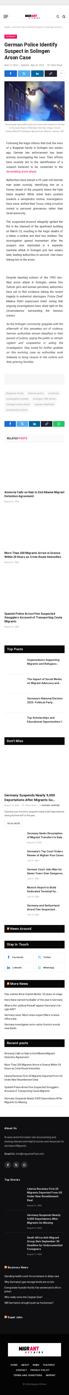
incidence (53, 393)
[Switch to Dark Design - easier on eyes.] (58, 16)
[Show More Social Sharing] (61, 73)
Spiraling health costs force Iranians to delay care (31, 1276)
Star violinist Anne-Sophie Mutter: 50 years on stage (33, 994)
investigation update (17, 398)
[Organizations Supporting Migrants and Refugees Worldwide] (14, 664)
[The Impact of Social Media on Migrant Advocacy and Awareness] (14, 684)
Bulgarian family (15, 393)
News (36, 1365)
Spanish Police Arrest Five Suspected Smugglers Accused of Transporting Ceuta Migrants (33, 617)
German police (36, 393)
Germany (11, 36)
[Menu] (6, 17)
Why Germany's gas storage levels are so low (29, 1281)
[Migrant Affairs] (34, 16)
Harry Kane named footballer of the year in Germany (33, 999)
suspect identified (44, 404)
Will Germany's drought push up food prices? (29, 1302)
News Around (20, 929)
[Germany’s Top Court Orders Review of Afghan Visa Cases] (14, 856)
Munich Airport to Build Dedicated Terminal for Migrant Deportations (41, 891)
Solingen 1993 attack (44, 398)
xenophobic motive (16, 410)
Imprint (51, 1375)
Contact (21, 1370)
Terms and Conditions (27, 1375)
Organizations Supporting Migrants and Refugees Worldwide (43, 663)
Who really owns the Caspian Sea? (23, 1297)
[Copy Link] (51, 73)
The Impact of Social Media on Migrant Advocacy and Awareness (44, 683)
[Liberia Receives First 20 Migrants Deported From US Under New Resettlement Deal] (14, 1193)
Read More (13, 823)
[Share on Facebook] (10, 73)
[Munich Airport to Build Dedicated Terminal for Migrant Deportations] (14, 892)
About (25, 1365)
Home (7, 27)
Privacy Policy (40, 1370)
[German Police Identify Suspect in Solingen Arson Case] (34, 101)
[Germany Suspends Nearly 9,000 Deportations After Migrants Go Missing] (34, 770)
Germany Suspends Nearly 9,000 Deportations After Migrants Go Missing (29, 800)
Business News (18, 1267)
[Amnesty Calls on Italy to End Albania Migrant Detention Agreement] (34, 467)
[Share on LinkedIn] (37, 73)
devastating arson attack (21, 171)
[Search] (63, 17)
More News (19, 984)
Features (49, 1365)
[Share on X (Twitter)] (24, 73)
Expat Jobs (15, 1317)
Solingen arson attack (18, 404)
